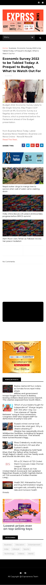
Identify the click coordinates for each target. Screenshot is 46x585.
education (20, 545)
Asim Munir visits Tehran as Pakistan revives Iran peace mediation (22, 240)
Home (5, 48)
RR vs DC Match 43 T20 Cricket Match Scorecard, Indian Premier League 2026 (28, 464)
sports (26, 549)
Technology (9, 554)
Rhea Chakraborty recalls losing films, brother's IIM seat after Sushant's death (28, 445)
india (6, 549)
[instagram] (38, 2)
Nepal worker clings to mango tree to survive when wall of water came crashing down (21, 188)
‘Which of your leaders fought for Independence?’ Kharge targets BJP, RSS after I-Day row (28, 407)
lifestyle (16, 549)
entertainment (34, 545)
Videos (21, 554)
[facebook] (42, 2)
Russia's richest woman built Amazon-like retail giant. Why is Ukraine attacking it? (28, 426)
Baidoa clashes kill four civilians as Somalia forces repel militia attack (27, 388)
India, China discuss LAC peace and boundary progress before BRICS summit (23, 215)
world (30, 554)
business (12, 48)
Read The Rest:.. (10, 139)
